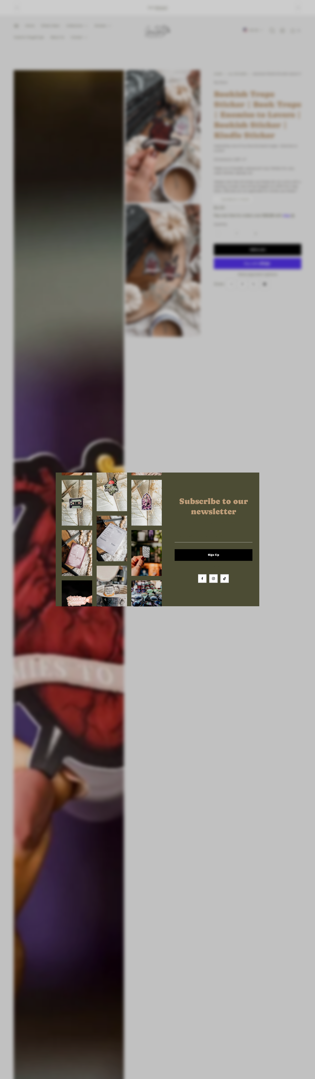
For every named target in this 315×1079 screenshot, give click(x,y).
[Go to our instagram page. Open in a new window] (213, 578)
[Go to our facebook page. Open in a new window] (202, 578)
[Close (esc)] (253, 478)
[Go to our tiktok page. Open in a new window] (224, 578)
